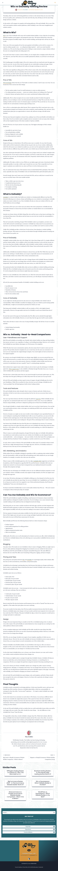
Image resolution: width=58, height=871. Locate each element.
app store (38, 399)
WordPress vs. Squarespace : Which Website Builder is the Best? (43, 794)
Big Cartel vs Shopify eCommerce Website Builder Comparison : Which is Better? (13, 757)
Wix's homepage (7, 82)
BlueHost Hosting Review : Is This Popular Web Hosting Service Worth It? (42, 772)
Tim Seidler (25, 9)
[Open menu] (3, 2)
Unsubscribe (41, 867)
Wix (4, 35)
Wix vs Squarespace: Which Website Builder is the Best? (43, 783)
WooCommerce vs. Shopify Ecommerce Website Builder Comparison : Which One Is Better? (15, 795)
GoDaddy (5, 197)
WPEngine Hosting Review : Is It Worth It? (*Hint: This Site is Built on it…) (15, 772)
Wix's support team (14, 369)
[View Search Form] (55, 2)
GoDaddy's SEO (37, 461)
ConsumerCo (32, 855)
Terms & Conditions (18, 867)
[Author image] (16, 10)
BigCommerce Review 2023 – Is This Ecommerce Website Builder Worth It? (15, 783)
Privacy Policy (25, 867)
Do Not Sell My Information (33, 867)
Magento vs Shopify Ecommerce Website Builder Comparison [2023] (42, 757)
